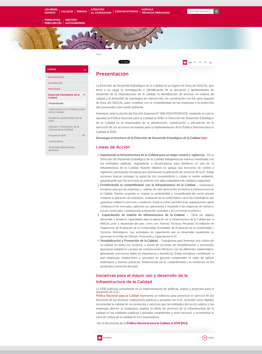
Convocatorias (126, 11)
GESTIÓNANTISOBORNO (75, 21)
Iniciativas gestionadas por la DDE (65, 119)
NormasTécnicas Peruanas (156, 11)
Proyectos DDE (57, 135)
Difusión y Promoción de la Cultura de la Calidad (64, 128)
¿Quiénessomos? (51, 11)
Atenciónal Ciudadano (101, 11)
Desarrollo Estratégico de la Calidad (64, 96)
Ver (204, 137)
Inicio (99, 54)
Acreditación (55, 82)
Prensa (82, 11)
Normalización (56, 76)
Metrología (54, 88)
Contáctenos (56, 141)
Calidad (67, 11)
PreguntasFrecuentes (53, 21)
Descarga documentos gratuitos (61, 148)
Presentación (56, 103)
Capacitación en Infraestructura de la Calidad (67, 110)
